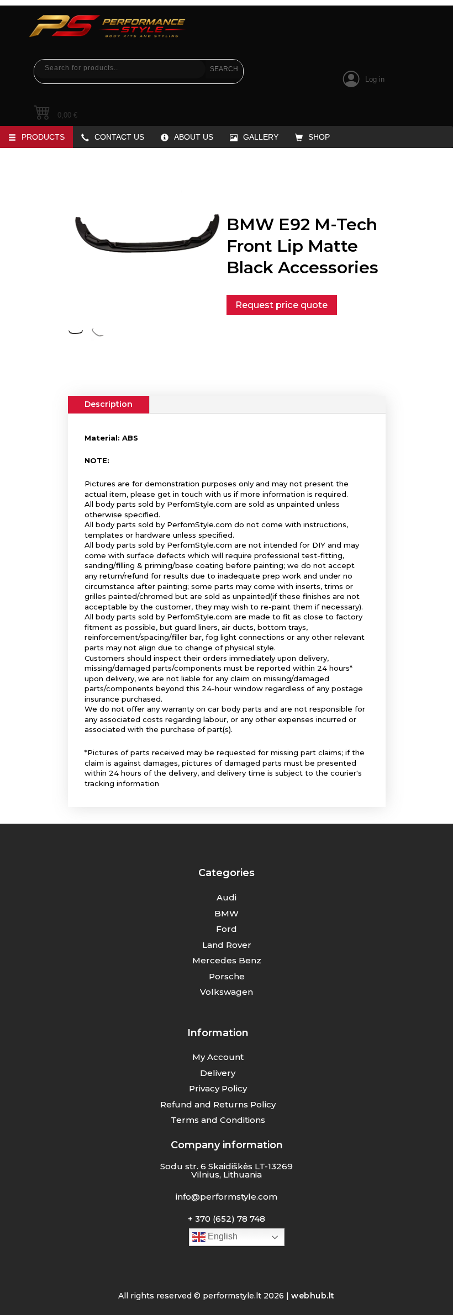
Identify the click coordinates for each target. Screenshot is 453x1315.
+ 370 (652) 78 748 (226, 1218)
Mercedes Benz (226, 960)
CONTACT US (119, 136)
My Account (218, 1057)
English (222, 1237)
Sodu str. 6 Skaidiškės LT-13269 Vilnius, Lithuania (226, 1170)
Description (109, 404)
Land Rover (226, 945)
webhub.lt (313, 1296)
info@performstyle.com (226, 1196)
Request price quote (281, 304)
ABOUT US (193, 136)
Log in (374, 79)
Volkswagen (226, 992)
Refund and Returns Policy (218, 1104)
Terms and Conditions (218, 1120)
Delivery (217, 1073)
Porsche (227, 976)
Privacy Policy (218, 1088)
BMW (226, 913)
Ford (226, 929)
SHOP (319, 136)
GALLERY (260, 136)
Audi (226, 897)
